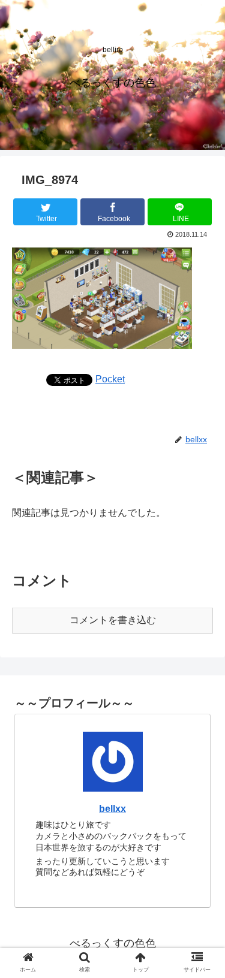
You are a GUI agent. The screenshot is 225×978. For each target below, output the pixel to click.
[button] (201, 949)
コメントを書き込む (113, 620)
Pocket (110, 379)
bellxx (112, 809)
